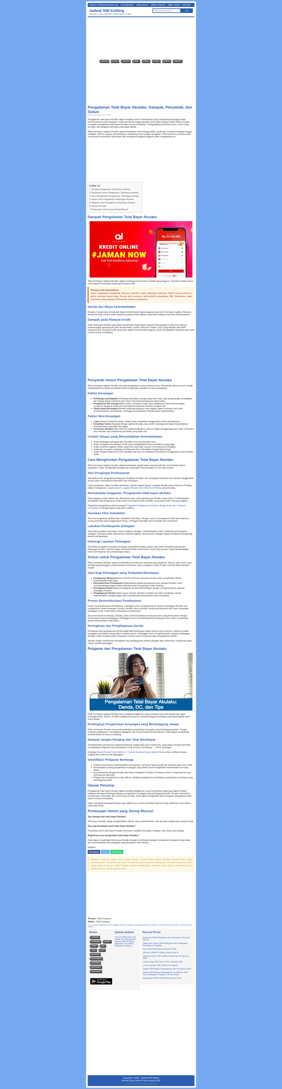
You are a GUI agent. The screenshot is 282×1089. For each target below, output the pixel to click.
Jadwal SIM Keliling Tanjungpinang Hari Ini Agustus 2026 (167, 969)
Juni (93, 950)
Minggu (178, 61)
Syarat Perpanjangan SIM (103, 5)
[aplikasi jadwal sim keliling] (101, 984)
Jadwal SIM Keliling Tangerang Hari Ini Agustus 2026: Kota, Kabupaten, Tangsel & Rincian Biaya (165, 973)
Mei (103, 946)
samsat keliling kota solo (125, 937)
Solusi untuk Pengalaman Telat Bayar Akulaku (112, 199)
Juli (102, 950)
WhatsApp (117, 852)
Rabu (137, 61)
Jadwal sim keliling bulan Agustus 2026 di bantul (125, 940)
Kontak (186, 5)
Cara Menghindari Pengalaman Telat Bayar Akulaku (115, 196)
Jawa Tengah (158, 5)
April (94, 946)
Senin (115, 61)
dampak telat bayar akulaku (102, 925)
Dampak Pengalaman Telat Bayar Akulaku (110, 189)
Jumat (156, 61)
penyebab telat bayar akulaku (168, 925)
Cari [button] (187, 11)
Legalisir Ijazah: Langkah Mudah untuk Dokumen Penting (134, 488)
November (96, 967)
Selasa (126, 61)
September (96, 958)
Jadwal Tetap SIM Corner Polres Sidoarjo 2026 (162, 962)
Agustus (95, 954)
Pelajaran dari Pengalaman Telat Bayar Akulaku (113, 202)
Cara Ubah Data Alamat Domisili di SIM (159, 949)
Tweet (105, 852)
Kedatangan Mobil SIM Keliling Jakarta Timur (162, 978)
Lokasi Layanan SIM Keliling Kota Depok (160, 965)
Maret (107, 941)
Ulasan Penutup (98, 206)
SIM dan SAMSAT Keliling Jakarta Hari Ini (161, 952)
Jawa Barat (142, 5)
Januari (95, 937)
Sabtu (166, 61)
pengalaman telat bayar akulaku (145, 925)
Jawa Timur (173, 5)
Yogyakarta (127, 5)
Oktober (95, 963)
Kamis (146, 61)
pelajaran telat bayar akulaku (123, 925)
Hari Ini (105, 61)
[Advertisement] (141, 38)
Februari (96, 941)
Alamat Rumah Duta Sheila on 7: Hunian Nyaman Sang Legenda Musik (130, 752)
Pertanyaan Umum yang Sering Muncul (109, 209)
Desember (96, 971)
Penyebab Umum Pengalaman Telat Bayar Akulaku (115, 192)
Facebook (94, 852)
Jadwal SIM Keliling (106, 10)
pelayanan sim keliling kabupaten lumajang (124, 944)
